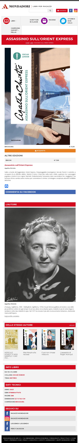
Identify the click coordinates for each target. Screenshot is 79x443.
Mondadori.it (50, 440)
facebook (71, 10)
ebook (8, 160)
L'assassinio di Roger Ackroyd (66, 353)
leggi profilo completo (12, 316)
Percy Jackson (17, 429)
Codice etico (33, 440)
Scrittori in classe (34, 21)
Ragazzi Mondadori (19, 413)
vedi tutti (72, 325)
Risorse (52, 20)
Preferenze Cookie (16, 440)
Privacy (25, 440)
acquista (40, 151)
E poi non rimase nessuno (48, 353)
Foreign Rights (54, 438)
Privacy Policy (65, 438)
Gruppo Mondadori (63, 440)
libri (31, 43)
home (27, 43)
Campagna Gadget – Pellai (15, 30)
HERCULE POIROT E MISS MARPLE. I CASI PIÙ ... (11, 355)
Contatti (42, 440)
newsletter (62, 10)
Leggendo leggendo (20, 423)
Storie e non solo (71, 21)
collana (15, 375)
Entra (73, 440)
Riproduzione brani (41, 438)
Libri (13, 21)
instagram (75, 10)
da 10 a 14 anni (11, 372)
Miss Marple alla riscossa (29, 353)
